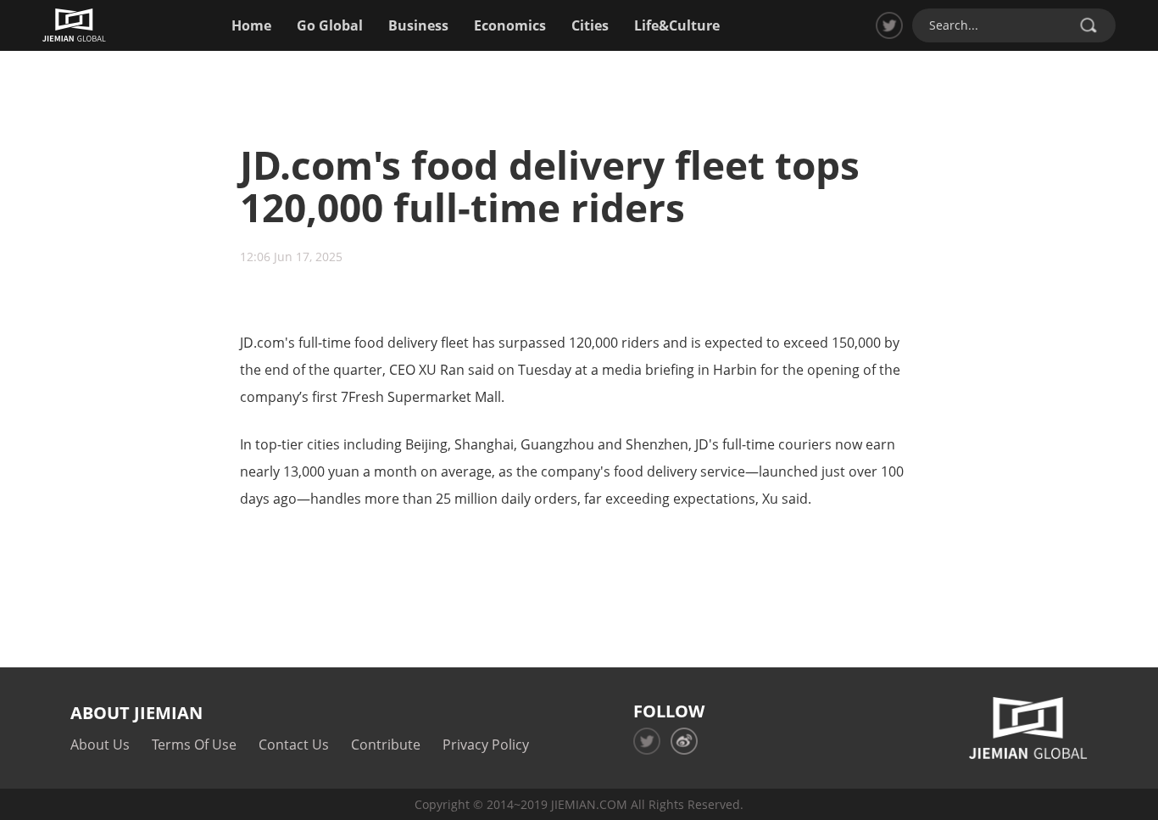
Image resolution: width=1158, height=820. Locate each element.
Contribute (385, 744)
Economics (510, 25)
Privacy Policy (486, 744)
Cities (590, 25)
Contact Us (294, 744)
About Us (100, 744)
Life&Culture (677, 25)
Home (251, 25)
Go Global (330, 25)
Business (418, 25)
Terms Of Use (194, 744)
